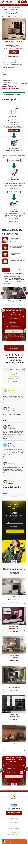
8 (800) (14, 809)
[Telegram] (13, 561)
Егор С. (9, 443)
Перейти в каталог (14, 221)
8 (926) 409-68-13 (15, 124)
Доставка (14, 269)
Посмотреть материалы (14, 348)
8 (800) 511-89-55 (15, 120)
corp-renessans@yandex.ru (14, 816)
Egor (9, 425)
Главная (4, 8)
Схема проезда (14, 822)
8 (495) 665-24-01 (15, 122)
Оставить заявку (14, 130)
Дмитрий (10, 480)
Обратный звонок (14, 812)
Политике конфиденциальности (14, 535)
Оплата (21, 269)
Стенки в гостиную (15, 8)
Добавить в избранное (14, 825)
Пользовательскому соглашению (14, 536)
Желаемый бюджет (15, 326)
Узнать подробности (23, 83)
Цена (5, 269)
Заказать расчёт (14, 52)
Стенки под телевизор (9, 9)
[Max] (15, 561)
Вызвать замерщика (14, 160)
